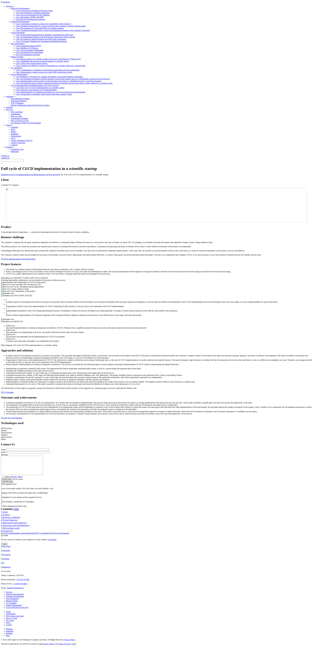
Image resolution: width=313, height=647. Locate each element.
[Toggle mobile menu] (2, 163)
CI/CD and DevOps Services (17, 607)
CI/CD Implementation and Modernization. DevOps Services (35, 175)
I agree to (13, 477)
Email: (4, 452)
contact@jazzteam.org (15, 588)
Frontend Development (15, 596)
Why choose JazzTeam (15, 616)
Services (9, 175)
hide (16, 509)
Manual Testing (12, 601)
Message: (4, 455)
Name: (3, 450)
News (8, 623)
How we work (11, 618)
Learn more (52, 540)
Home (3, 175)
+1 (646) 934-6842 (20, 584)
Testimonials (11, 614)
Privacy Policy (17, 477)
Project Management (14, 605)
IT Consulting (11, 603)
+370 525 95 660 (22, 580)
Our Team (10, 620)
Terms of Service (64, 644)
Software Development (15, 594)
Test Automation (12, 599)
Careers (9, 625)
